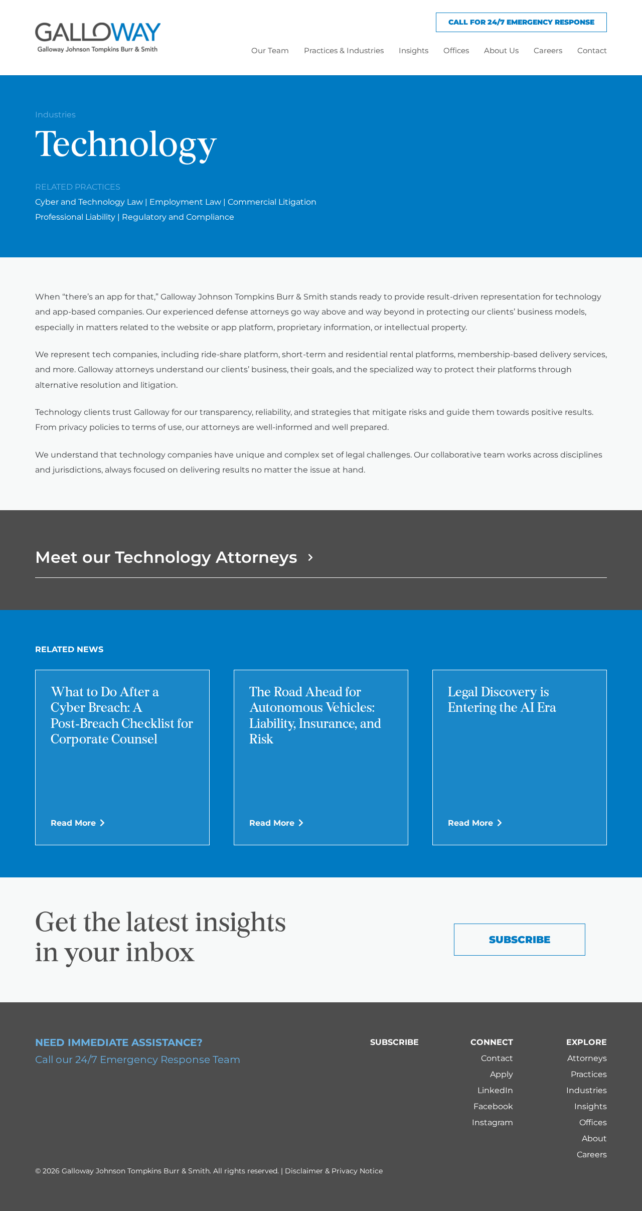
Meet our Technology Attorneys (166, 557)
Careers (592, 1154)
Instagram (492, 1122)
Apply (501, 1074)
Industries (55, 114)
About (594, 1138)
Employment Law (185, 202)
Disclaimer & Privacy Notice (334, 1170)
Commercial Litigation (272, 202)
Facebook (493, 1106)
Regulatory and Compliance (178, 217)
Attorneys (587, 1058)
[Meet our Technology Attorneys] (306, 557)
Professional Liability (75, 217)
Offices (593, 1122)
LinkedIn (495, 1090)
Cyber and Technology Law (89, 202)
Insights (590, 1106)
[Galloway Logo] (97, 38)
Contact (497, 1058)
